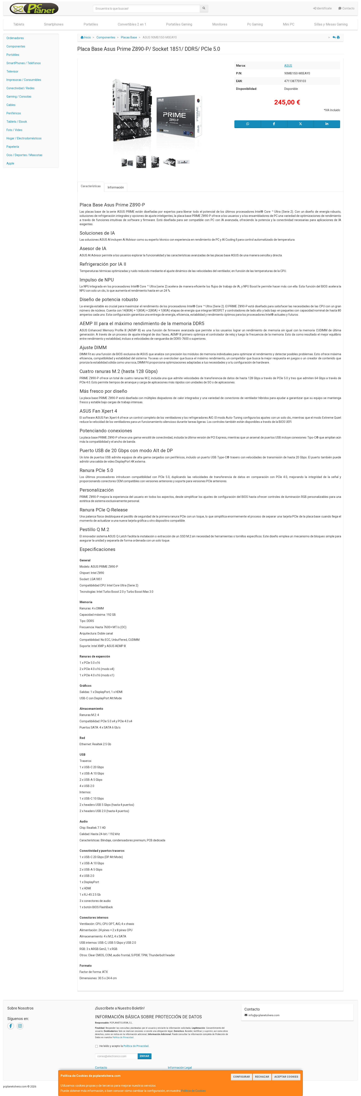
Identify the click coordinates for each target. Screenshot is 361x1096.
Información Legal (180, 1067)
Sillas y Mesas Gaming (331, 24)
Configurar (241, 1076)
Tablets (18, 24)
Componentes (15, 46)
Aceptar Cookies (286, 1076)
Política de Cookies (193, 1090)
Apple (10, 163)
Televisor (12, 71)
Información (116, 187)
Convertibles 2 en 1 (132, 24)
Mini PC (288, 24)
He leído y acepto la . (124, 1046)
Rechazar (262, 1076)
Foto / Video (14, 130)
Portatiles (91, 24)
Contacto (348, 8)
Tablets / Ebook (16, 121)
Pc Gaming (255, 24)
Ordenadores (15, 38)
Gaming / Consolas (18, 96)
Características (91, 186)
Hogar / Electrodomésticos (24, 138)
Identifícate (324, 8)
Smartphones (54, 24)
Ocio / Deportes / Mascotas (24, 155)
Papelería (12, 146)
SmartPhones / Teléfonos (23, 63)
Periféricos (13, 113)
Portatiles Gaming (179, 24)
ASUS (288, 65)
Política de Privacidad (122, 1037)
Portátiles (12, 54)
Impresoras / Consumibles (23, 79)
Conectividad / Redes (20, 88)
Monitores (219, 24)
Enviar (144, 1056)
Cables (10, 105)
